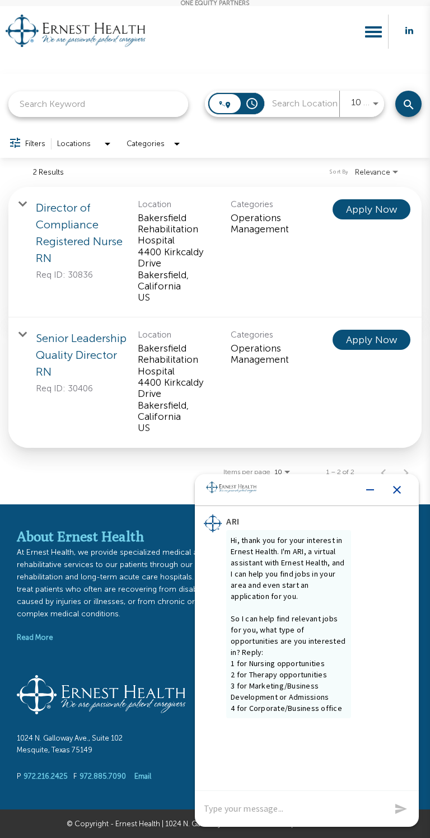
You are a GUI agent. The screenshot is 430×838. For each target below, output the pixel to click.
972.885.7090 (103, 776)
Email (142, 776)
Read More (35, 637)
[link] (215, 252)
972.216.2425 (46, 776)
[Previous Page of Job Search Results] (383, 472)
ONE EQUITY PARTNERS (215, 3)
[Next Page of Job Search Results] (406, 472)
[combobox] (98, 104)
